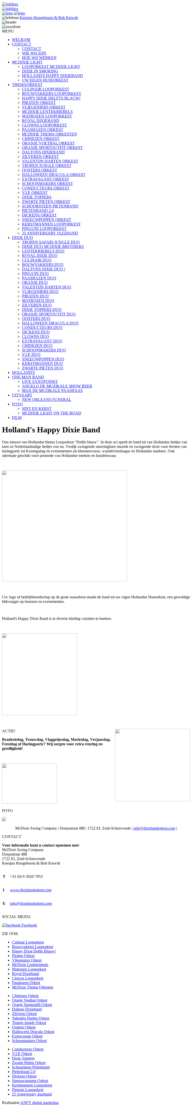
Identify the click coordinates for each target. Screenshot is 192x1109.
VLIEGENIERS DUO (40, 291)
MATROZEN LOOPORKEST (47, 116)
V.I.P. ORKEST (35, 192)
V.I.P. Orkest (22, 1054)
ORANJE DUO (35, 282)
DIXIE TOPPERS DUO (42, 309)
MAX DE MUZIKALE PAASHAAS (52, 390)
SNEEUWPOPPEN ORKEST (46, 219)
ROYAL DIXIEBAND (40, 120)
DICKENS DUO (36, 332)
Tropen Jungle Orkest (29, 1023)
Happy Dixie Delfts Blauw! (34, 951)
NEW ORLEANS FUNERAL (46, 399)
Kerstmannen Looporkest (32, 1085)
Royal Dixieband (25, 974)
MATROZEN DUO (38, 300)
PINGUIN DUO (35, 273)
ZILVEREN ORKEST (40, 156)
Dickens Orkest (24, 1076)
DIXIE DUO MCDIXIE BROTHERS (53, 246)
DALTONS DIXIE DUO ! (43, 269)
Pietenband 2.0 (24, 1072)
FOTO (17, 404)
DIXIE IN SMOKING (40, 71)
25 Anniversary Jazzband (32, 1094)
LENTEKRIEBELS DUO (43, 251)
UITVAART (22, 395)
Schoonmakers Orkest (29, 1041)
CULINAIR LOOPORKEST (45, 89)
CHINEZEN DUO (37, 345)
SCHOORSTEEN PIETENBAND (50, 206)
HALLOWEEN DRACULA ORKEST (54, 174)
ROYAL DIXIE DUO (40, 255)
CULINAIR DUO (37, 260)
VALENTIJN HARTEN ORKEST (50, 161)
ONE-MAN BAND (28, 377)
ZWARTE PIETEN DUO (42, 368)
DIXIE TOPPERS (37, 197)
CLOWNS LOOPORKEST (44, 125)
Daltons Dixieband (27, 1009)
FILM (17, 417)
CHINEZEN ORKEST (41, 138)
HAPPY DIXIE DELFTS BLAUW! (51, 98)
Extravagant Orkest (27, 1036)
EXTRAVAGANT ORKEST (45, 179)
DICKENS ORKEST (39, 215)
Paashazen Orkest (26, 983)
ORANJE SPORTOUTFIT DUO (49, 314)
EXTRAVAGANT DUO (42, 341)
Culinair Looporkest (28, 942)
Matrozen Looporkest (29, 969)
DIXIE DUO (22, 237)
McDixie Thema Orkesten (32, 987)
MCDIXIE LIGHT (27, 62)
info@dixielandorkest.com (154, 828)
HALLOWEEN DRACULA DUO (50, 323)
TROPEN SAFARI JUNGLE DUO (51, 242)
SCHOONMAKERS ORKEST (47, 183)
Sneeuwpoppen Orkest (30, 1081)
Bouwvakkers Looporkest (32, 947)
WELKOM (21, 39)
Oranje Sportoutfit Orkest (32, 1005)
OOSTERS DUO (36, 318)
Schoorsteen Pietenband (31, 1067)
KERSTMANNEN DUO (42, 363)
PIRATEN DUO (35, 296)
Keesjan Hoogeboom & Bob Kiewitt (49, 17)
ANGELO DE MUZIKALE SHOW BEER (57, 386)
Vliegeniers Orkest (27, 960)
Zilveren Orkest (24, 1014)
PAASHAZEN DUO (39, 278)
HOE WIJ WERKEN (39, 57)
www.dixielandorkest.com (31, 890)
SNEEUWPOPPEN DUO (43, 359)
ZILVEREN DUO (37, 305)
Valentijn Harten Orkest (30, 1018)
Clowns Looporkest (27, 978)
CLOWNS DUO (35, 336)
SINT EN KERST (37, 408)
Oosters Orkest (24, 1027)
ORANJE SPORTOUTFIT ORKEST (52, 147)
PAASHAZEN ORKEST (42, 129)
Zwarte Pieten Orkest (29, 1063)
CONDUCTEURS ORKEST (46, 188)
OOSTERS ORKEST (39, 170)
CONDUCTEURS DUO (42, 327)
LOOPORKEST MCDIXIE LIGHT (51, 66)
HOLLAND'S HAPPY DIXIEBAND (52, 75)
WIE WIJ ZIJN (34, 53)
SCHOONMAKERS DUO (44, 350)
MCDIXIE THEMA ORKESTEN (49, 134)
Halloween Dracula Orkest (33, 1032)
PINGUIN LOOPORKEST (44, 228)
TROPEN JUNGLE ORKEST (47, 165)
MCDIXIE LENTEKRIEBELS (47, 111)
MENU (8, 31)
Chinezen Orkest (25, 996)
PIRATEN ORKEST (39, 102)
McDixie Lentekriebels (30, 965)
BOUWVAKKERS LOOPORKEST (51, 93)
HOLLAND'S (23, 372)
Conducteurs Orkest (28, 1049)
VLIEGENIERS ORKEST (44, 107)
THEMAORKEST (27, 84)
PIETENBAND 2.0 (38, 210)
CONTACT (21, 44)
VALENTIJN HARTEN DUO (46, 287)
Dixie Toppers (23, 1058)
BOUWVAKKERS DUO (43, 264)
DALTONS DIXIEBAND (43, 152)
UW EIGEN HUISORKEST (45, 80)
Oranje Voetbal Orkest (29, 1000)
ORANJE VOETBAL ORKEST (48, 143)
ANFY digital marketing (39, 1103)
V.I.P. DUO (31, 354)
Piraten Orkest (23, 956)
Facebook (28, 925)
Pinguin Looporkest (27, 1090)
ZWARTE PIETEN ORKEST (46, 201)
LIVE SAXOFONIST (40, 381)
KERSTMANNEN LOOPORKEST (51, 224)
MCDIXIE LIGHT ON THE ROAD (51, 413)
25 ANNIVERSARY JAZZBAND (50, 233)
